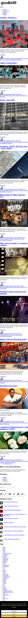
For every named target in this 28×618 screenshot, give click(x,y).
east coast (13, 422)
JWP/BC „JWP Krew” (8, 18)
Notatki (4, 95)
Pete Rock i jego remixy (9, 386)
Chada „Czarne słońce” (8, 63)
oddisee (4, 588)
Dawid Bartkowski (8, 58)
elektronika (5, 560)
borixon (11, 287)
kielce (14, 287)
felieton (4, 561)
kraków (22, 381)
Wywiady (4, 461)
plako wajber (17, 238)
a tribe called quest (7, 553)
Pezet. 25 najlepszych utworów (11, 506)
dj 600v (13, 95)
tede (4, 597)
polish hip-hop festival (8, 592)
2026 (23, 58)
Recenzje (20, 58)
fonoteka (5, 562)
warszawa (11, 59)
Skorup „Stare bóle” (7, 100)
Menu (2, 7)
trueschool (5, 598)
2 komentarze (4, 288)
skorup (23, 142)
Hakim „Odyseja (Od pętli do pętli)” (13, 339)
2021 (4, 549)
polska (7, 59)
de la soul (5, 556)
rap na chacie (6, 594)
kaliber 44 (14, 461)
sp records (7, 462)
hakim (18, 381)
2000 (7, 95)
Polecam (5, 13)
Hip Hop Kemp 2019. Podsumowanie (12, 510)
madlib (4, 579)
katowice (20, 461)
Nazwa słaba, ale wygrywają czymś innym (13, 530)
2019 (4, 547)
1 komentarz (12, 462)
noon (4, 585)
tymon (20, 335)
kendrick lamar (6, 576)
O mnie (4, 9)
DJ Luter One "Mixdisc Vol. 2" (11, 501)
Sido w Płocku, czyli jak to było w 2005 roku (14, 535)
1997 (11, 461)
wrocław (2, 191)
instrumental (12, 190)
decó (15, 381)
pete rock (22, 422)
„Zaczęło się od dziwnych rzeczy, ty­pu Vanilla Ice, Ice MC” (14, 428)
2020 (4, 548)
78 (3, 463)
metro (4, 581)
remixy (26, 422)
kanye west (5, 574)
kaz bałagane (6, 575)
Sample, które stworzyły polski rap (12, 539)
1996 (8, 461)
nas (3, 584)
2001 (7, 287)
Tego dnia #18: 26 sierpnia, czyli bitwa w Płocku (15, 526)
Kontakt (5, 14)
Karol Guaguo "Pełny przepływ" (11, 518)
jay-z (4, 567)
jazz (4, 569)
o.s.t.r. (4, 587)
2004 (7, 335)
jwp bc (3, 59)
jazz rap (16, 142)
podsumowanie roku (7, 590)
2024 (4, 551)
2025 (10, 335)
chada (10, 95)
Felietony (5, 477)
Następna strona (8, 463)
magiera (4, 580)
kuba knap (5, 578)
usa (1, 424)
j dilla (4, 571)
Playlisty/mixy (6, 10)
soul (4, 596)
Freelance (5, 12)
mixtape (4, 583)
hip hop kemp (6, 565)
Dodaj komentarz (18, 59)
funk (4, 563)
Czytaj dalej (2, 54)
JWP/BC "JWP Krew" (9, 522)
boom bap (11, 142)
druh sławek (5, 558)
